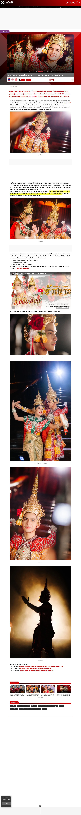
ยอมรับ (6, 803)
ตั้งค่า (6, 806)
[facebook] (67, 2)
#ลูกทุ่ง (40, 706)
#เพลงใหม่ (46, 706)
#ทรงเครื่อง (22, 709)
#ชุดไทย (61, 706)
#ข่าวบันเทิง (26, 706)
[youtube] (73, 2)
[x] (70, 2)
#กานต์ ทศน (38, 709)
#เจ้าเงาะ (45, 709)
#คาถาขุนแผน (30, 709)
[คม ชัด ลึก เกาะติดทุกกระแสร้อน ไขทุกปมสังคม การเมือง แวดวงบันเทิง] (40, 3)
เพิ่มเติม (3, 801)
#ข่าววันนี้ (19, 706)
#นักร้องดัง (34, 706)
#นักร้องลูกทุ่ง (54, 706)
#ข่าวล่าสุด (13, 706)
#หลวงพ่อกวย (14, 709)
